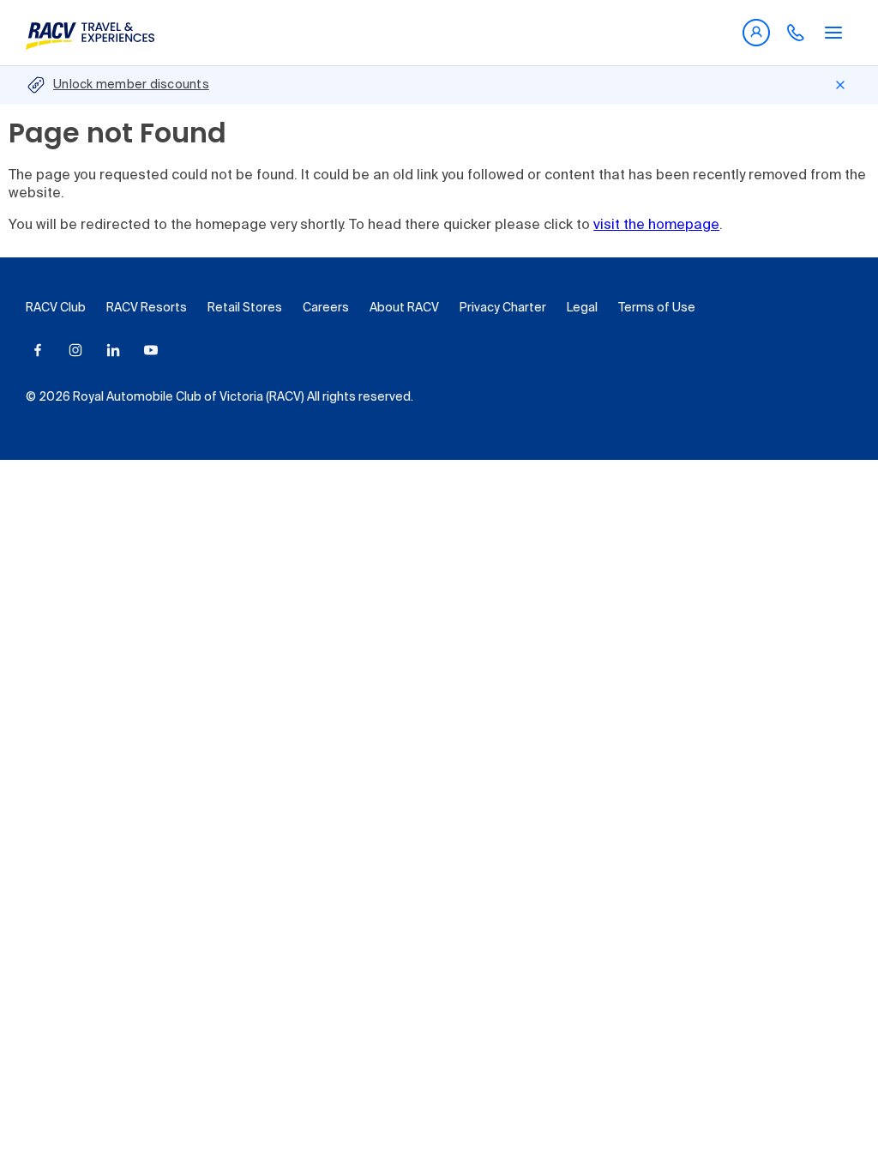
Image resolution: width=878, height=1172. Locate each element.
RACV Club (56, 308)
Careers (326, 308)
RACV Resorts (146, 308)
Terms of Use (656, 308)
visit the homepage (656, 226)
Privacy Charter (503, 308)
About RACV (404, 308)
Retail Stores (244, 308)
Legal (582, 308)
